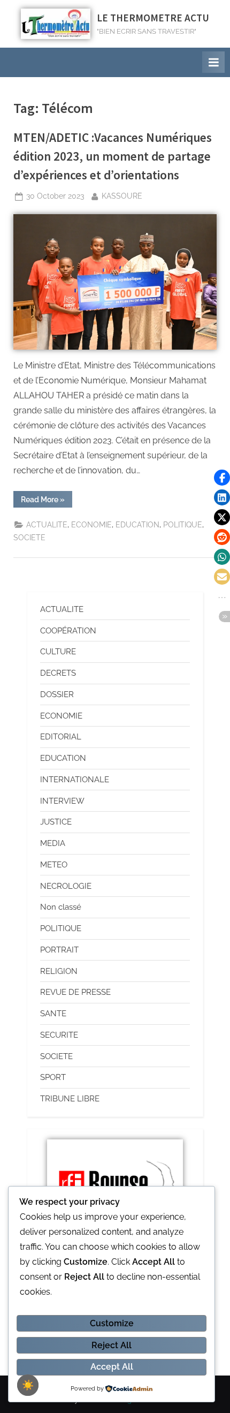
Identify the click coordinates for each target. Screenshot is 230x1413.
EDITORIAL (60, 737)
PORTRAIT (59, 950)
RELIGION (59, 971)
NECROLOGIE (65, 886)
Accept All (111, 1367)
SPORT (53, 1077)
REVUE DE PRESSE (75, 992)
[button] (222, 478)
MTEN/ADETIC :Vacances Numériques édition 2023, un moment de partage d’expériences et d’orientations (112, 156)
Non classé (60, 907)
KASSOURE (122, 195)
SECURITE (59, 1035)
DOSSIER (57, 694)
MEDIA (52, 843)
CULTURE (58, 651)
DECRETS (58, 673)
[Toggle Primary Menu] (213, 62)
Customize (112, 1323)
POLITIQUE (182, 524)
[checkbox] (28, 1385)
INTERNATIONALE (74, 779)
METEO (53, 865)
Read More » (46, 497)
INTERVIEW (62, 801)
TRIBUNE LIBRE (69, 1099)
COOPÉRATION (68, 631)
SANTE (53, 1013)
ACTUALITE (46, 524)
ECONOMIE (91, 524)
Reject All (111, 1345)
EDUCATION (137, 524)
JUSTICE (56, 822)
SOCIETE (29, 537)
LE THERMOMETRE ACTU (153, 17)
